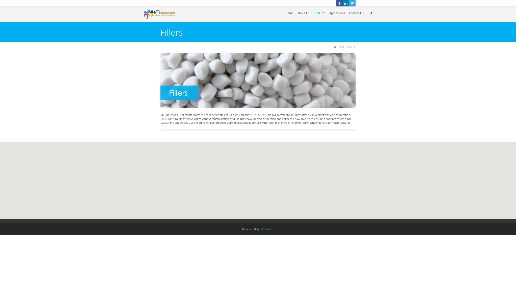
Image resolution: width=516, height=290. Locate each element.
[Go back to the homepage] (164, 14)
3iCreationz (267, 229)
